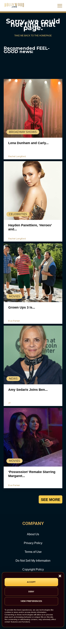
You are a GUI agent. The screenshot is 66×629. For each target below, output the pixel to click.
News (13, 378)
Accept (31, 582)
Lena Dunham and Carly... (28, 143)
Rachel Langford (17, 156)
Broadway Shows (23, 132)
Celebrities (18, 214)
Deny (31, 591)
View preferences (31, 601)
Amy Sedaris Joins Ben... (28, 389)
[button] (60, 576)
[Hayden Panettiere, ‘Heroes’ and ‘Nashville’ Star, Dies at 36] (33, 190)
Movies (14, 296)
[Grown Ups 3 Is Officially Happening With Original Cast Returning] (33, 272)
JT (9, 403)
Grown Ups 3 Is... (21, 307)
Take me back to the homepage (33, 35)
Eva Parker (14, 320)
